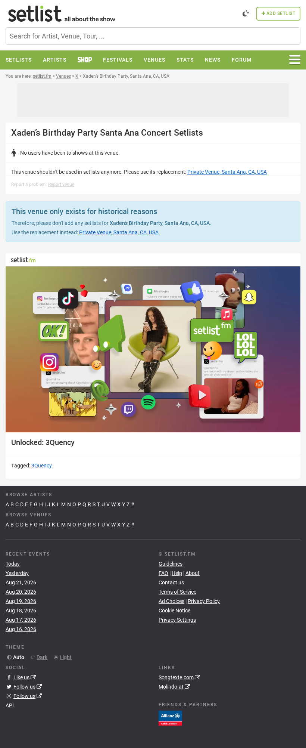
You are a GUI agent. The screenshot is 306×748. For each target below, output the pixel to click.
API (10, 705)
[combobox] (153, 36)
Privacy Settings (177, 620)
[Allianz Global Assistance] (170, 718)
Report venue (61, 184)
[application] (153, 349)
